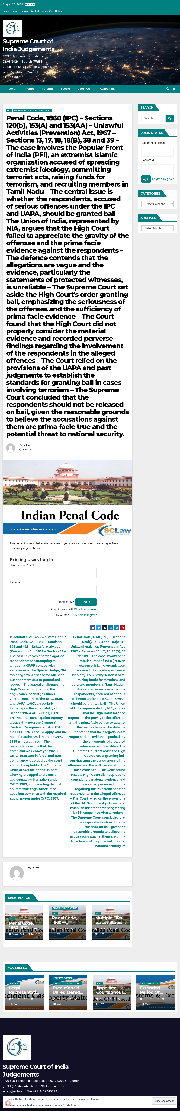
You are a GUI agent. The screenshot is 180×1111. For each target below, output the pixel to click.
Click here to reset (85, 609)
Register (168, 179)
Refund (58, 11)
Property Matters (63, 978)
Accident (14, 983)
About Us (47, 11)
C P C (99, 983)
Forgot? (157, 179)
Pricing (24, 11)
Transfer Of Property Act (67, 983)
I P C (9, 110)
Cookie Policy (69, 1105)
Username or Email (22, 565)
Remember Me (65, 601)
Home (6, 11)
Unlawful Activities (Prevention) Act (32, 110)
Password (16, 582)
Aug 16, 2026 (20, 998)
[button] (167, 88)
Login (14, 11)
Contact (35, 11)
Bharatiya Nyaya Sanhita (65, 908)
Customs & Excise (150, 983)
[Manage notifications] (8, 1103)
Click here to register (84, 615)
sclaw (26, 445)
